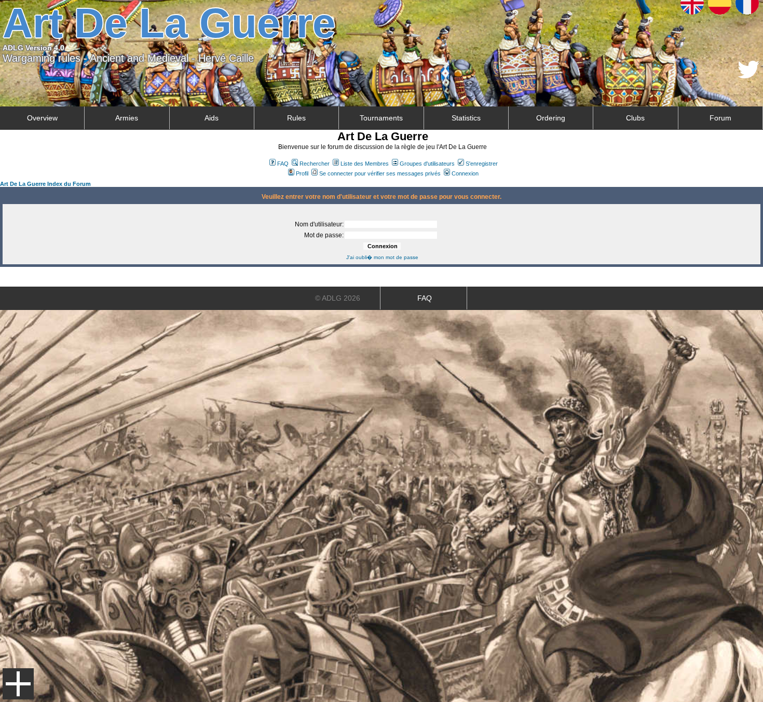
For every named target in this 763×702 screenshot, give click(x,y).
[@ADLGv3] (748, 75)
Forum (720, 118)
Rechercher (314, 163)
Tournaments (381, 118)
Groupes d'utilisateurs (427, 163)
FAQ (283, 163)
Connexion (465, 173)
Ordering (550, 118)
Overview (42, 118)
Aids (212, 118)
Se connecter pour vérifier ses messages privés (380, 173)
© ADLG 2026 (337, 298)
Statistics (466, 118)
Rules (296, 118)
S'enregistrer (482, 163)
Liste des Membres (364, 163)
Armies (126, 118)
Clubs (635, 118)
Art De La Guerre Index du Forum (45, 184)
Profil (302, 173)
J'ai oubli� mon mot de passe (382, 257)
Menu (18, 683)
